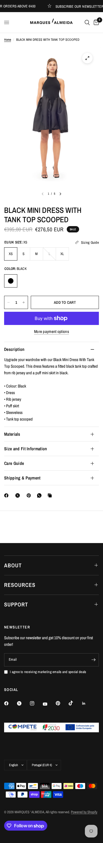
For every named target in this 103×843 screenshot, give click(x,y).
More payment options (51, 331)
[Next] (60, 194)
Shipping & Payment (22, 478)
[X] (18, 495)
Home (7, 39)
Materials (12, 434)
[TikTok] (75, 703)
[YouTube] (49, 704)
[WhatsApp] (40, 495)
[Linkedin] (88, 703)
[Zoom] (87, 58)
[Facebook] (7, 495)
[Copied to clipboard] (51, 495)
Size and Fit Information (25, 449)
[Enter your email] (93, 659)
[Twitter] (23, 703)
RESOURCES (19, 585)
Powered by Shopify (84, 812)
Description (14, 349)
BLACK (10, 281)
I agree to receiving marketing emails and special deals (48, 671)
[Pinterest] (30, 495)
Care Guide (14, 463)
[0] (95, 22)
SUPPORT (16, 604)
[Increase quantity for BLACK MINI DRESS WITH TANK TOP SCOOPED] (24, 302)
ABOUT (13, 565)
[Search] (87, 22)
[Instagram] (36, 703)
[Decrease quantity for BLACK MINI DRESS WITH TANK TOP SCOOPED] (8, 302)
